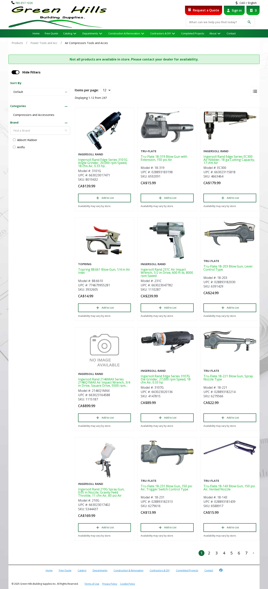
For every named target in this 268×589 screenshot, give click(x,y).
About (212, 33)
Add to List (108, 198)
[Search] (66, 130)
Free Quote (51, 33)
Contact (231, 33)
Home (36, 33)
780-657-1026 (24, 3)
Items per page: (87, 90)
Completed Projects (192, 33)
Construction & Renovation (124, 33)
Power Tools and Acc (43, 43)
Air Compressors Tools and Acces (86, 43)
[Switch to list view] (255, 91)
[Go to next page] (253, 553)
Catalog (82, 570)
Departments (90, 33)
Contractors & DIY (160, 33)
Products (17, 43)
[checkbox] (15, 72)
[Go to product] (104, 130)
